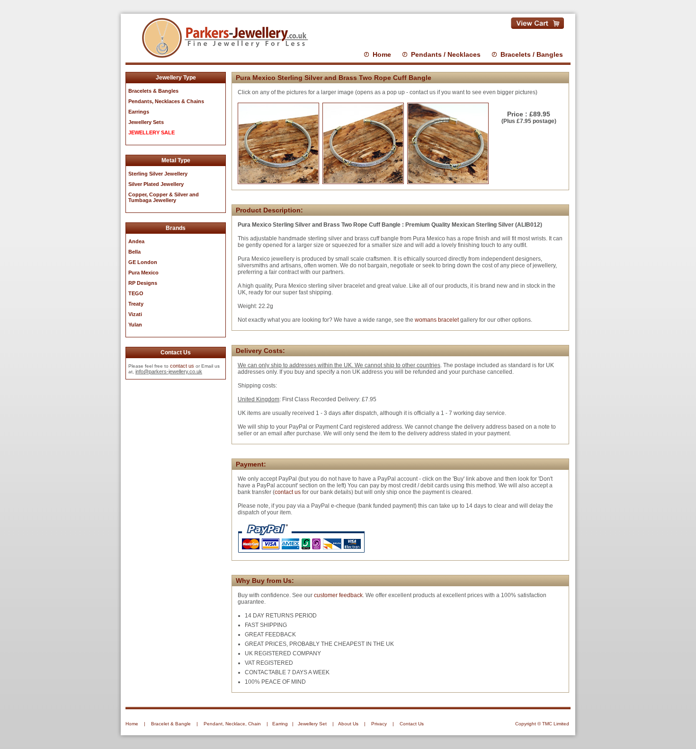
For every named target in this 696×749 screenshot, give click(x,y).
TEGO (135, 293)
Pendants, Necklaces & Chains (166, 101)
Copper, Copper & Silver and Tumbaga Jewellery (163, 197)
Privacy (379, 723)
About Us (348, 723)
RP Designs (142, 283)
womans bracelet (437, 320)
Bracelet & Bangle (171, 723)
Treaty (135, 304)
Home (382, 54)
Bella (134, 252)
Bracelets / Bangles (531, 54)
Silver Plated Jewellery (156, 184)
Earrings (138, 112)
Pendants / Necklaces (446, 54)
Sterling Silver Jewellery (157, 173)
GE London (142, 262)
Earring (280, 723)
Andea (136, 241)
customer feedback (338, 595)
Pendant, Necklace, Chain (232, 723)
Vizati (135, 314)
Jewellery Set (312, 723)
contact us (182, 366)
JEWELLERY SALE (151, 132)
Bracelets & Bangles (153, 91)
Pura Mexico (143, 272)
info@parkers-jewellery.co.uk (168, 371)
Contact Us (412, 723)
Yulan (135, 324)
